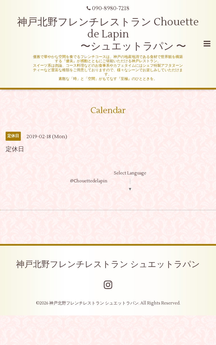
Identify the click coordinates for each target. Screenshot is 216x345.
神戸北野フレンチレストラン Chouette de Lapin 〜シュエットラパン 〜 (108, 34)
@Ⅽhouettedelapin (88, 181)
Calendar (108, 110)
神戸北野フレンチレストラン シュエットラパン (108, 264)
